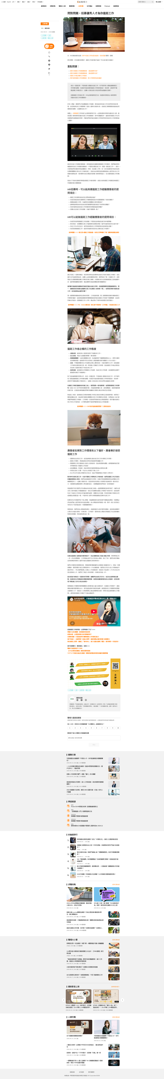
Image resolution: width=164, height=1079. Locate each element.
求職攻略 (52, 6)
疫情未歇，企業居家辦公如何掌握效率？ (79, 634)
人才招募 (43, 35)
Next (122, 1000)
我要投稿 (72, 1072)
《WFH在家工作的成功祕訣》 (90, 55)
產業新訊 (43, 6)
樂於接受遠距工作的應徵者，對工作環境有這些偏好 (86, 78)
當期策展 (116, 6)
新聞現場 (98, 6)
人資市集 (43, 38)
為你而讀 (102, 55)
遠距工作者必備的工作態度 (78, 75)
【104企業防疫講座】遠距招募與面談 (78, 651)
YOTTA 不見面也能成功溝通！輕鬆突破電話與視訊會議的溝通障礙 (87, 653)
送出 (94, 744)
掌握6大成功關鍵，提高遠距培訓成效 (78, 632)
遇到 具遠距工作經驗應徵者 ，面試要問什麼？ (84, 71)
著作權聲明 (91, 1072)
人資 (49, 35)
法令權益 (89, 6)
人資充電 (80, 6)
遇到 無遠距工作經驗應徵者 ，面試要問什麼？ (84, 73)
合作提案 (81, 1072)
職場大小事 (62, 6)
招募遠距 (75, 113)
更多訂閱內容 (116, 884)
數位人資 (50, 38)
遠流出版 (47, 28)
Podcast (107, 6)
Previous (63, 1000)
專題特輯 (71, 6)
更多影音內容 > (115, 986)
